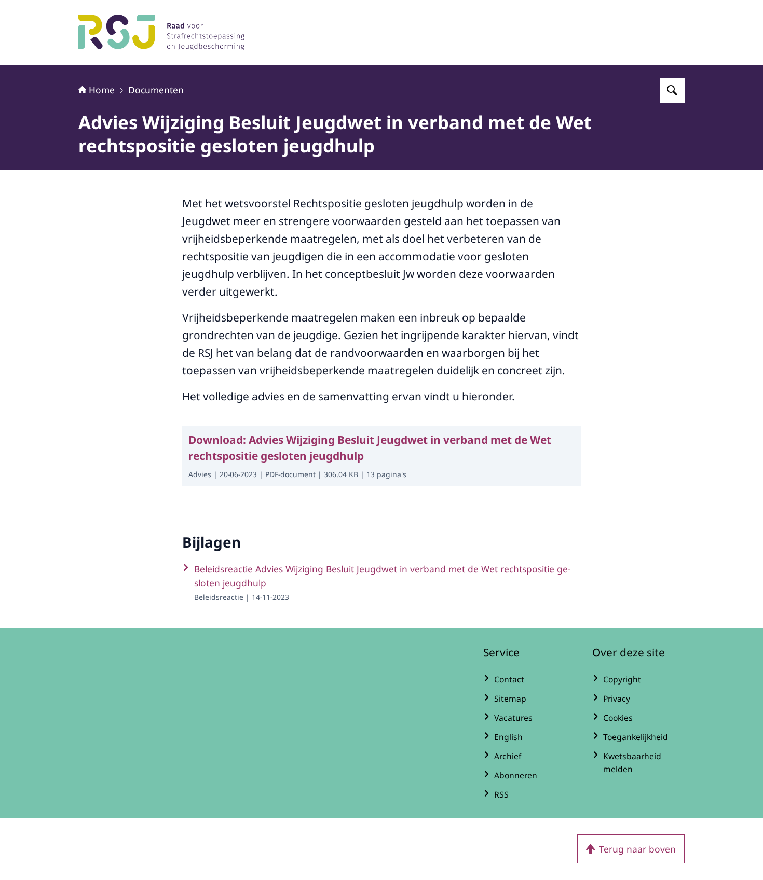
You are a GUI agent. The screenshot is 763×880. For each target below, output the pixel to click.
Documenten (156, 89)
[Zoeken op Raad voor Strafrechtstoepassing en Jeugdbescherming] (672, 90)
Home (102, 89)
